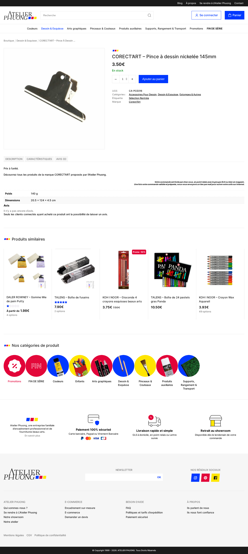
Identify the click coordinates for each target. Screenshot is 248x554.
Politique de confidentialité (50, 535)
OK (159, 477)
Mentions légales (14, 535)
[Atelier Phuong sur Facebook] (215, 478)
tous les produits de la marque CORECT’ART (43, 174)
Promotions (196, 28)
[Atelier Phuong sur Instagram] (195, 478)
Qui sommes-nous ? (15, 507)
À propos (191, 3)
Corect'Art (135, 101)
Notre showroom (13, 517)
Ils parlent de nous (198, 507)
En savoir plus (32, 435)
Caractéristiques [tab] (39, 158)
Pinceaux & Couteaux (102, 28)
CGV (29, 535)
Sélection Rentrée (139, 98)
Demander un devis (76, 517)
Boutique (9, 40)
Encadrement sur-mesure (80, 507)
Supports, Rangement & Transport (165, 28)
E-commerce (72, 512)
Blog (179, 3)
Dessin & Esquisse (52, 28)
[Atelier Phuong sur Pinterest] (205, 478)
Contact (238, 3)
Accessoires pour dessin (143, 94)
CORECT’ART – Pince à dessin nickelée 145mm (57, 40)
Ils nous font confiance (200, 512)
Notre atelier (11, 521)
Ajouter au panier (153, 79)
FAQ (128, 507)
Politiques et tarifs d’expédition (144, 512)
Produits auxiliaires (130, 28)
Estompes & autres (190, 94)
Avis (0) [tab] (61, 158)
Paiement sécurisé (137, 517)
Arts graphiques (76, 28)
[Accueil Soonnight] (20, 15)
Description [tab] (13, 158)
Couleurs (32, 28)
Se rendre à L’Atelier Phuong (215, 3)
